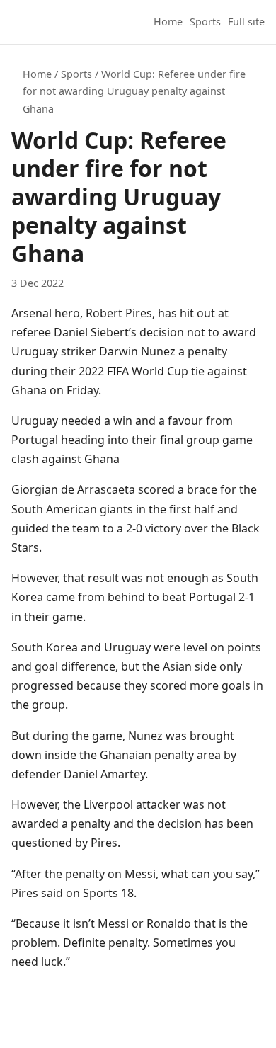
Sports (205, 21)
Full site (246, 21)
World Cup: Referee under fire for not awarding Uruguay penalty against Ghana (134, 91)
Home (168, 21)
